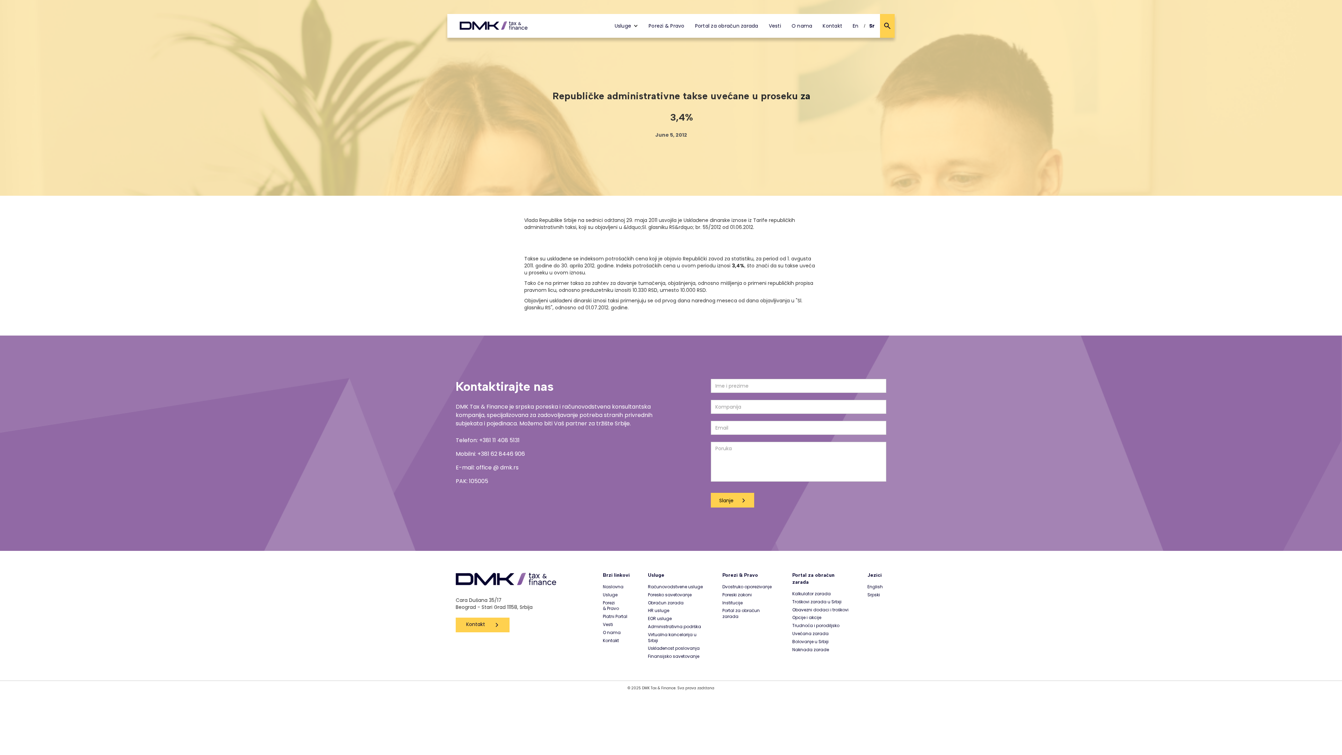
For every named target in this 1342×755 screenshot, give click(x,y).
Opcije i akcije (806, 617)
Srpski (873, 595)
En (856, 25)
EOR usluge (660, 618)
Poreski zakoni (737, 595)
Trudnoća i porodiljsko (815, 625)
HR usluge (658, 610)
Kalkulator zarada (811, 594)
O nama (802, 25)
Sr (872, 25)
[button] (626, 26)
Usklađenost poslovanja (674, 648)
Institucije (732, 603)
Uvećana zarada (810, 634)
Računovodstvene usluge (675, 587)
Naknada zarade (810, 650)
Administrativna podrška (674, 627)
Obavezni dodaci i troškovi (820, 610)
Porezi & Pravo (667, 25)
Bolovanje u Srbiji (810, 642)
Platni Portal (615, 616)
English (875, 587)
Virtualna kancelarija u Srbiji (672, 637)
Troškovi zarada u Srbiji (817, 602)
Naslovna (613, 587)
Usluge (610, 595)
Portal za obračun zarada (726, 25)
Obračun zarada (666, 603)
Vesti (775, 25)
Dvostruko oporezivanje (747, 587)
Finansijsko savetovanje (673, 656)
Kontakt (832, 25)
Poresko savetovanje (670, 595)
